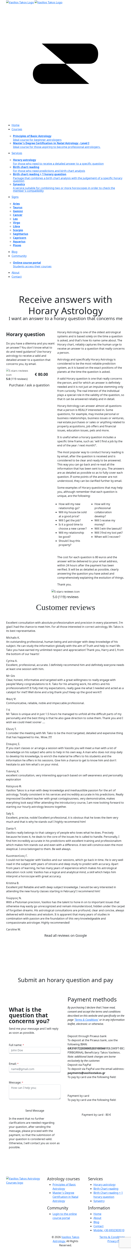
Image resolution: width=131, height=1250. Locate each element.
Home (97, 1214)
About (97, 1218)
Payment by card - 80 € (96, 1115)
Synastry (99, 1201)
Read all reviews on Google (65, 935)
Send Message (34, 1110)
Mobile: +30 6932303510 (108, 1230)
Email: (14, 1064)
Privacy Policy (116, 1241)
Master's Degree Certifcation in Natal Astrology (65, 1197)
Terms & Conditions (112, 1237)
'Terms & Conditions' (86, 1020)
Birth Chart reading (105, 1189)
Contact (98, 1226)
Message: (16, 1082)
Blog (96, 1222)
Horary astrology (104, 1184)
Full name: (16, 1045)
